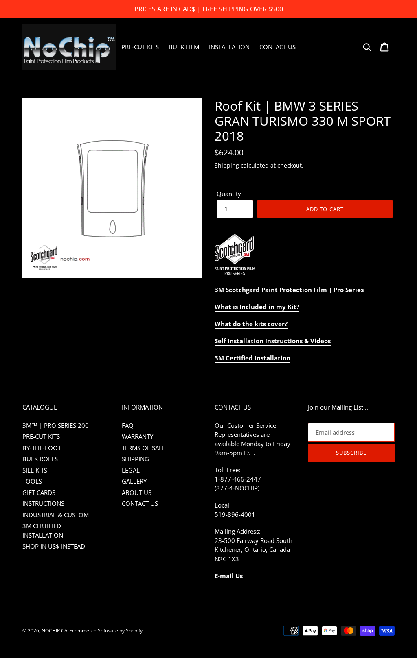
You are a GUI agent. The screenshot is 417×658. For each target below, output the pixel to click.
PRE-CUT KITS (41, 436)
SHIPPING (135, 459)
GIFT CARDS (38, 492)
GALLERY (134, 481)
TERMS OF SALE (143, 448)
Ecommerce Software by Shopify (106, 630)
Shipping (227, 165)
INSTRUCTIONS (43, 503)
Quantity (229, 194)
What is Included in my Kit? (257, 307)
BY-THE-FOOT (41, 448)
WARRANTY (137, 436)
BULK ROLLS (40, 459)
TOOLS (32, 481)
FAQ (128, 425)
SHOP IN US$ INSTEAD (53, 546)
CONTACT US (140, 503)
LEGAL (131, 470)
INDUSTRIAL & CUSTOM (55, 515)
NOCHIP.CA (55, 630)
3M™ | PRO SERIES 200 (55, 425)
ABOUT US (136, 492)
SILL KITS (34, 470)
